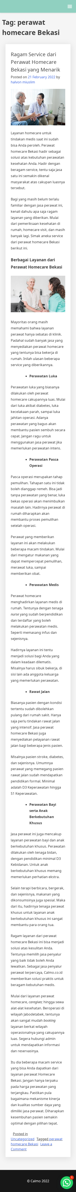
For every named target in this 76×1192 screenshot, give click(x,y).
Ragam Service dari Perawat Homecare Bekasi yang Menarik (35, 62)
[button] (66, 1182)
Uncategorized (22, 1139)
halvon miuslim (23, 82)
